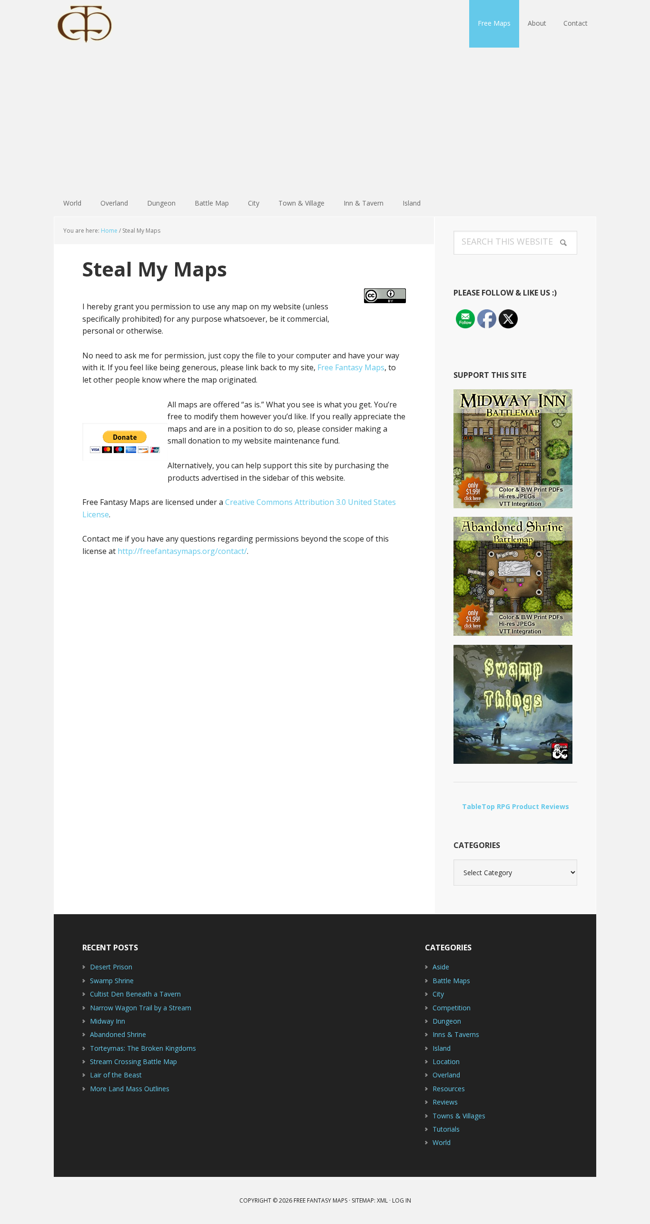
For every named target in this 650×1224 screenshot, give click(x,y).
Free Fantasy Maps (115, 24)
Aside (441, 966)
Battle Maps (451, 980)
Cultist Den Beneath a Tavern (135, 993)
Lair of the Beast (116, 1074)
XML (382, 1200)
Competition (452, 1007)
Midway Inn (107, 1021)
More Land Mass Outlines (129, 1088)
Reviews (445, 1101)
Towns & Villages (459, 1115)
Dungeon (447, 1021)
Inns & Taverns (456, 1034)
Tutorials (446, 1129)
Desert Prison (111, 966)
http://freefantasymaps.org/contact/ (182, 551)
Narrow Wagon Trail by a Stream (140, 1007)
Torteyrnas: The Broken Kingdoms (143, 1048)
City (438, 993)
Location (446, 1061)
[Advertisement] (325, 119)
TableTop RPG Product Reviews (515, 806)
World (442, 1142)
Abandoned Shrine (118, 1034)
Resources (449, 1088)
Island (442, 1048)
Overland (446, 1074)
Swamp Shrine (112, 980)
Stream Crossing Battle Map (133, 1061)
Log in (401, 1200)
